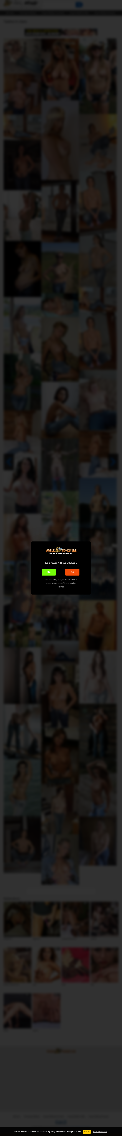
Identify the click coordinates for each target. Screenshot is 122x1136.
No (72, 572)
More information (100, 1132)
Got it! (86, 1132)
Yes (49, 572)
